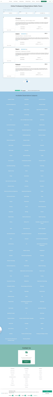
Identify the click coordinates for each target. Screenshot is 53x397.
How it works (12, 372)
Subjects (20, 11)
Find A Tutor (43, 1)
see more (16, 40)
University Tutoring (21, 1)
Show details (35, 395)
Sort (35, 11)
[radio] (21, 33)
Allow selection (47, 393)
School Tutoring (15, 1)
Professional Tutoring (27, 1)
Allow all (47, 391)
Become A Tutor (38, 1)
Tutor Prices (33, 1)
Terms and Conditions (26, 374)
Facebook (40, 372)
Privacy (26, 372)
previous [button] (25, 81)
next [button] (28, 81)
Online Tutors (12, 370)
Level (3, 11)
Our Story (26, 370)
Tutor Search (10, 1)
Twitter (40, 374)
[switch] (20, 395)
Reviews (12, 374)
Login (50, 1)
